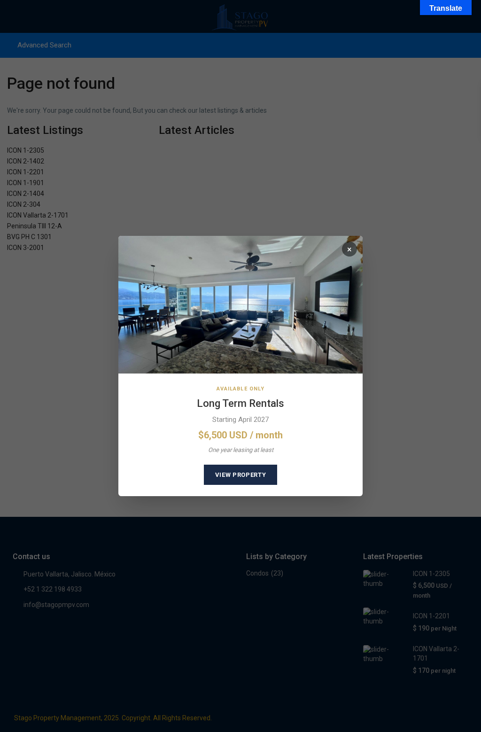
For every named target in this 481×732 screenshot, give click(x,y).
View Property (240, 474)
